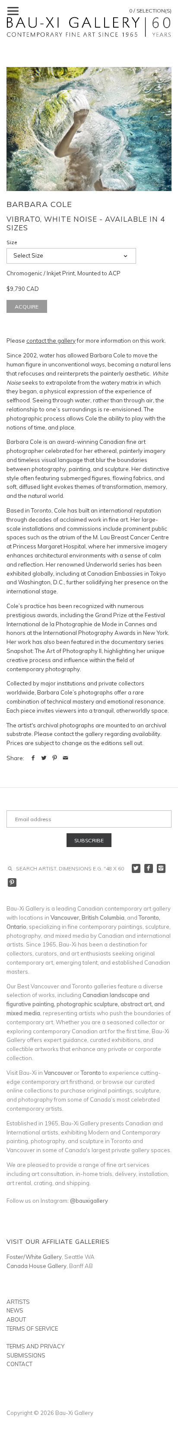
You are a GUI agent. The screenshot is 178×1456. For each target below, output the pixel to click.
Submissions (25, 1355)
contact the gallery (51, 340)
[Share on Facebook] (33, 758)
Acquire (26, 306)
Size (11, 242)
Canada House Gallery (36, 1265)
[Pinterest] (12, 882)
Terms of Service (32, 1328)
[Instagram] (161, 868)
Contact (19, 1363)
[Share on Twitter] (44, 758)
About (16, 1319)
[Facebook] (148, 868)
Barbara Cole (39, 204)
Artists (18, 1301)
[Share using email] (65, 758)
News (14, 1310)
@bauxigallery (89, 1200)
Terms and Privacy (35, 1346)
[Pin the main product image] (54, 758)
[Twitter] (136, 868)
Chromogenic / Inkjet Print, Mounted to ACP (63, 273)
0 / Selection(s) (150, 10)
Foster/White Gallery (34, 1256)
